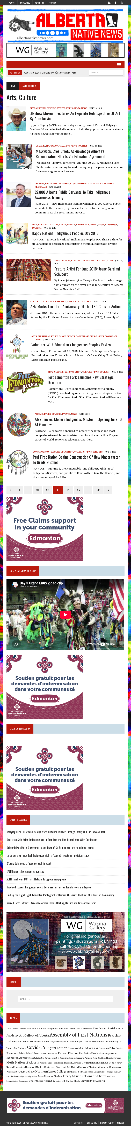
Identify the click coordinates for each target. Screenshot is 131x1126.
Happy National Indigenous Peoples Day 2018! (65, 233)
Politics (82, 146)
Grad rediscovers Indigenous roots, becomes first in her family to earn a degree (48, 887)
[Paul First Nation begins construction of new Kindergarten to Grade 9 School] (17, 473)
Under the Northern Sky (42, 1080)
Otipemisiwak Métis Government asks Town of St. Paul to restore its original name (49, 848)
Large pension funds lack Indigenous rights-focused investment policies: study (47, 855)
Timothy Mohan (30, 1076)
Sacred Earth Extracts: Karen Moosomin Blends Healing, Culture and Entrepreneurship (51, 903)
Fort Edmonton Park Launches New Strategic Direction (81, 379)
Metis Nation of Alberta (22, 1062)
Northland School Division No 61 (92, 1071)
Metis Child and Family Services (107, 1058)
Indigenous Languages (18, 1057)
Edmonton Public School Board (23, 1053)
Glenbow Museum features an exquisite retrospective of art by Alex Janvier (75, 115)
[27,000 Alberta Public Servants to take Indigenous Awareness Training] (18, 204)
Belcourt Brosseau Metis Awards (33, 1041)
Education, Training (58, 146)
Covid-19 (36, 1047)
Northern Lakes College (51, 1071)
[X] (109, 2)
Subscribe (25, 2)
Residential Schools (79, 301)
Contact (53, 2)
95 (78, 490)
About (12, 2)
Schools (98, 452)
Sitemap (121, 1122)
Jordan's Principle (84, 1057)
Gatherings (82, 224)
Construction (72, 372)
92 (47, 490)
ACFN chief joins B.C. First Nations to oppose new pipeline (36, 879)
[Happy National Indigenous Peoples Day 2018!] (17, 245)
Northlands (72, 1071)
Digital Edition (56, 1048)
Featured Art (98, 260)
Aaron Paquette (12, 1029)
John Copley (73, 108)
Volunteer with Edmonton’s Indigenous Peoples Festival (72, 344)
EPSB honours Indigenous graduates (25, 871)
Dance (62, 224)
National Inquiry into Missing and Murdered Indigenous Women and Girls (38, 1067)
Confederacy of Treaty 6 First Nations (85, 1041)
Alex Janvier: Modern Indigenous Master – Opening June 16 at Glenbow (78, 421)
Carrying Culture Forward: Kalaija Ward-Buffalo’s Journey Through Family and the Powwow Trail (56, 832)
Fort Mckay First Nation (91, 1053)
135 (98, 490)
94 (68, 490)
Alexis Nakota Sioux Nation (80, 1028)
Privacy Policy (107, 1122)
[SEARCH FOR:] (106, 72)
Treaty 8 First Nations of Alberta (84, 1076)
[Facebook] (115, 2)
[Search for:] (65, 999)
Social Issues (95, 183)
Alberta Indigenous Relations (53, 1028)
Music (93, 224)
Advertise (39, 2)
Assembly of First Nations (78, 1034)
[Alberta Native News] (65, 26)
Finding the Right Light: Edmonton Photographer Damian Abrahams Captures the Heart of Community (60, 895)
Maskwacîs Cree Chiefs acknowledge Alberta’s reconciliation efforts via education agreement (71, 153)
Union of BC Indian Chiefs (68, 1080)
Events (61, 108)
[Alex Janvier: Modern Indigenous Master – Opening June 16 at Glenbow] (18, 435)
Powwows (111, 224)
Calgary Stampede (58, 1041)
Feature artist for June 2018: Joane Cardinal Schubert (87, 271)
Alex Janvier (100, 1028)
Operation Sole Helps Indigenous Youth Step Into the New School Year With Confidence (51, 840)
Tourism (36, 228)
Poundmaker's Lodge (15, 1076)
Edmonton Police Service (111, 1048)
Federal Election (68, 1053)
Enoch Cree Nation (49, 1053)
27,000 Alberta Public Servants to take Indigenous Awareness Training (72, 194)
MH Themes (43, 1122)
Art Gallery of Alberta (34, 1035)
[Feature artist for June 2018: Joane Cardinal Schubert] (28, 278)
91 (37, 490)
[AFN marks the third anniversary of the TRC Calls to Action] (16, 322)
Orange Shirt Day (114, 1072)
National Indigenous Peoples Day (104, 1062)
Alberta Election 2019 (29, 1028)
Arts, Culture (38, 108)
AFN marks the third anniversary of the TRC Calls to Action (75, 306)
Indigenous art (110, 1053)
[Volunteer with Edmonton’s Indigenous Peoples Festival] (17, 357)
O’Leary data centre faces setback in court (28, 863)
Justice (45, 301)
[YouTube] (122, 2)
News (84, 108)
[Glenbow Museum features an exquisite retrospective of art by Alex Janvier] (16, 129)
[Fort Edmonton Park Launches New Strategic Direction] (25, 393)
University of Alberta (93, 1080)
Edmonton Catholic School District (83, 1048)
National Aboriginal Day (74, 1062)
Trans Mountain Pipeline (50, 1076)
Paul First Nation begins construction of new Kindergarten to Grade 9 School (76, 459)
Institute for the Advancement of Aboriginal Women (53, 1058)
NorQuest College (24, 1071)
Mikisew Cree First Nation (51, 1062)
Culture (51, 108)
